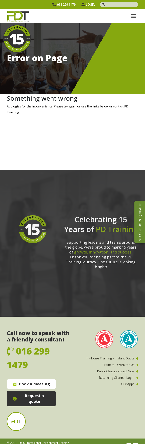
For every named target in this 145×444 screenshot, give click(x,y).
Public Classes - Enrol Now (115, 371)
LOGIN (90, 4)
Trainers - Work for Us (118, 365)
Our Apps (127, 384)
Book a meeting (34, 383)
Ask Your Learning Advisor (140, 222)
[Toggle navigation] (133, 16)
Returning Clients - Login (116, 378)
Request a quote (34, 398)
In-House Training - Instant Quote (110, 358)
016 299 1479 (66, 4)
